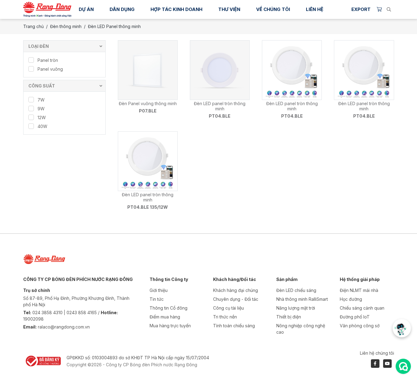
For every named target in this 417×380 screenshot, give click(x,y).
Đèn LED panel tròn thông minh (219, 106)
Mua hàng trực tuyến (170, 325)
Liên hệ (314, 9)
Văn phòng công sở (359, 325)
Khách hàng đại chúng (235, 290)
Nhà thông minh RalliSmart (302, 299)
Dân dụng (122, 9)
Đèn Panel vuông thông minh (148, 103)
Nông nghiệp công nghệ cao (300, 329)
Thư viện (229, 9)
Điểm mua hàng (165, 316)
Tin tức (157, 299)
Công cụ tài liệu (228, 308)
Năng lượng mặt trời (295, 308)
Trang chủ (33, 26)
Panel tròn (48, 60)
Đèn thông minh (66, 26)
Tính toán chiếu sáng (234, 325)
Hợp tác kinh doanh (176, 9)
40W (42, 126)
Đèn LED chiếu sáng (296, 290)
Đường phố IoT (355, 316)
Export (361, 9)
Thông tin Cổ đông (168, 308)
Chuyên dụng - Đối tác (235, 299)
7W (41, 99)
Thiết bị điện (288, 316)
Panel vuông (50, 69)
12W (42, 117)
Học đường (351, 299)
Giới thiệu (159, 290)
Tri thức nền (225, 316)
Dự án (86, 9)
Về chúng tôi (273, 9)
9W (41, 108)
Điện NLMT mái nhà (359, 290)
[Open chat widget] (403, 366)
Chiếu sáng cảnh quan (362, 308)
